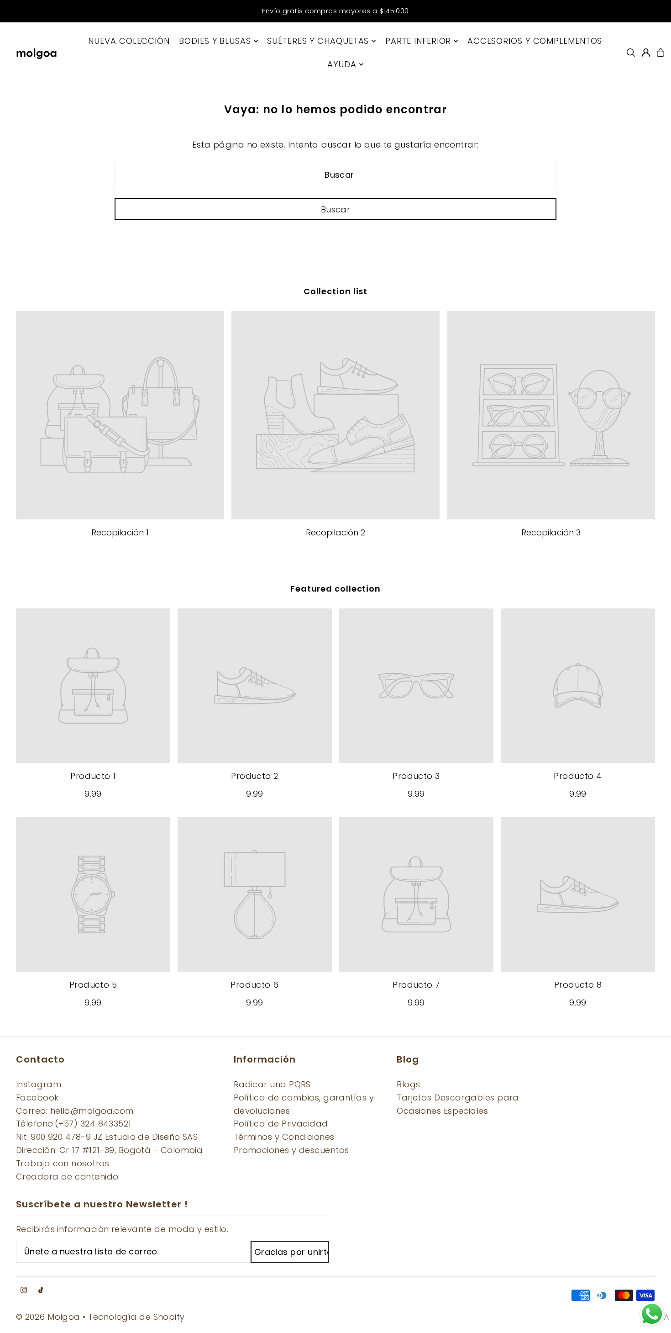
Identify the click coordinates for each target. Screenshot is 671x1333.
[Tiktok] (40, 1290)
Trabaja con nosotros (62, 1163)
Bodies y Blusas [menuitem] (215, 41)
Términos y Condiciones (284, 1137)
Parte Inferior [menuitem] (418, 41)
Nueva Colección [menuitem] (129, 41)
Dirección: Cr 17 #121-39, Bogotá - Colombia (109, 1150)
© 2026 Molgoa (48, 1316)
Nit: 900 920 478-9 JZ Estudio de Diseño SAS (107, 1137)
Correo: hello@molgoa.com (75, 1110)
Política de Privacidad (281, 1123)
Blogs (408, 1084)
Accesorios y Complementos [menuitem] (535, 41)
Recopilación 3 (551, 532)
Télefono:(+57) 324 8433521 (73, 1123)
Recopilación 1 (120, 532)
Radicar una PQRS (272, 1084)
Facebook (37, 1097)
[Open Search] (631, 52)
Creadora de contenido (67, 1176)
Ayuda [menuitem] (341, 64)
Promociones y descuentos (291, 1150)
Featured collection (335, 588)
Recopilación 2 (335, 532)
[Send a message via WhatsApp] (652, 1314)
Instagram (38, 1084)
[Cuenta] (646, 52)
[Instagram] (24, 1290)
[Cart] (660, 52)
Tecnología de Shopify (136, 1316)
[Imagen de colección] (120, 415)
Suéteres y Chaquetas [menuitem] (318, 41)
